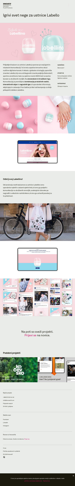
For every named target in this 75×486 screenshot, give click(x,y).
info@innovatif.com (8, 400)
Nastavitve (46, 481)
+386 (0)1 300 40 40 (8, 397)
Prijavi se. (27, 439)
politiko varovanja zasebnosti (33, 481)
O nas (4, 448)
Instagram (6, 426)
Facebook (6, 419)
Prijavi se (30, 335)
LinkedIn (5, 422)
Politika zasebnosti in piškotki (11, 451)
